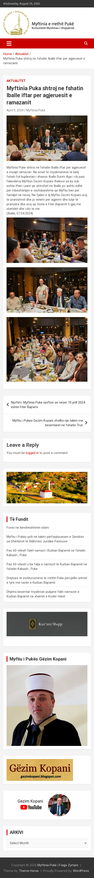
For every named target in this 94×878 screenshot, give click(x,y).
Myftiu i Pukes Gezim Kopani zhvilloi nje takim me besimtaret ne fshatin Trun (47, 423)
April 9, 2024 (15, 110)
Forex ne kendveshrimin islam (28, 528)
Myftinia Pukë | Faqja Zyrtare (57, 865)
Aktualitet (16, 81)
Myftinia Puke (35, 110)
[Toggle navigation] (9, 43)
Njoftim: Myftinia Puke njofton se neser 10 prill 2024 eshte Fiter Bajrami (48, 404)
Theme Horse (29, 871)
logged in (32, 453)
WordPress (81, 871)
